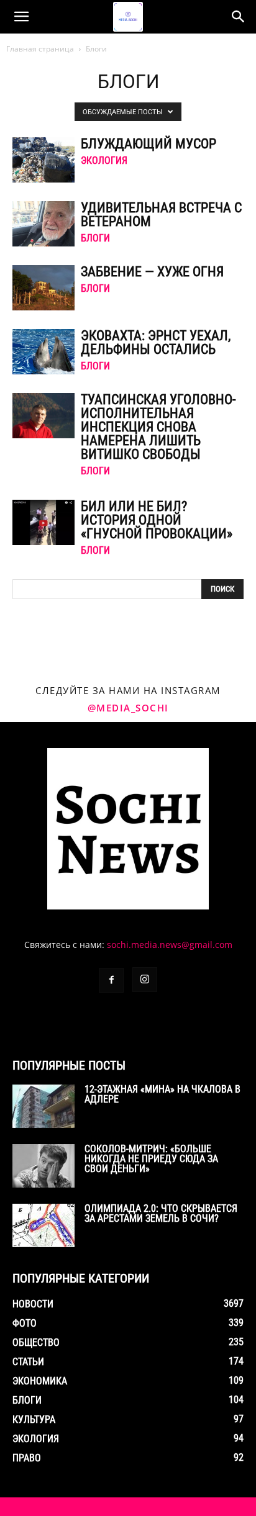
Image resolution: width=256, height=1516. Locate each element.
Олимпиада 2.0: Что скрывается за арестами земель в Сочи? (161, 1213)
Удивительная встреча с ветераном (161, 214)
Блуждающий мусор (148, 143)
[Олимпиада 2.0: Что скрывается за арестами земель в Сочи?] (43, 1225)
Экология (104, 161)
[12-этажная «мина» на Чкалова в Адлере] (43, 1106)
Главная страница (40, 48)
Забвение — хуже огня (152, 271)
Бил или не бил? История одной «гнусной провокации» (156, 520)
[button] (21, 17)
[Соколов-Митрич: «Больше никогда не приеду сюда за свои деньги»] (43, 1166)
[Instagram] (144, 979)
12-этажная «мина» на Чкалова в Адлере (162, 1094)
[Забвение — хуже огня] (43, 287)
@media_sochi (128, 708)
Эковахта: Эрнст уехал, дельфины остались (156, 342)
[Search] (238, 17)
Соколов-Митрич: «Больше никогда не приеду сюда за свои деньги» (151, 1159)
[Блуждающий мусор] (43, 160)
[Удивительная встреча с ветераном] (43, 223)
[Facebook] (111, 980)
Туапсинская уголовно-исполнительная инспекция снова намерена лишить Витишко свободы (158, 427)
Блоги (95, 238)
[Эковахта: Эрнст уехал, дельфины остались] (43, 351)
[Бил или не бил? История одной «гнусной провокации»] (43, 522)
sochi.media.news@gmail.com (169, 944)
